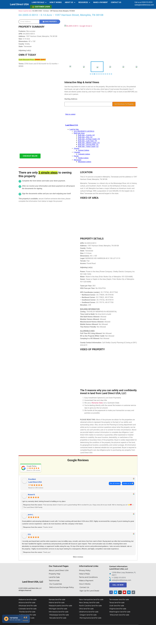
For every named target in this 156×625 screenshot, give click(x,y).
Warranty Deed (97, 403)
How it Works (56, 2)
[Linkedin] (129, 592)
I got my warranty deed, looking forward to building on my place (43, 501)
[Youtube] (124, 592)
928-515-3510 (147, 2)
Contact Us (116, 2)
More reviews (78, 557)
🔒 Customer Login (41, 7)
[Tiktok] (133, 592)
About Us (69, 2)
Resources (83, 2)
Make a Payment (100, 2)
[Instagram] (120, 592)
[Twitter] (115, 592)
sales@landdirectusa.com (144, 5)
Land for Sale (38, 2)
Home (20, 11)
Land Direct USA (19, 4)
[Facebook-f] (111, 592)
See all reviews (115, 483)
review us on (127, 483)
